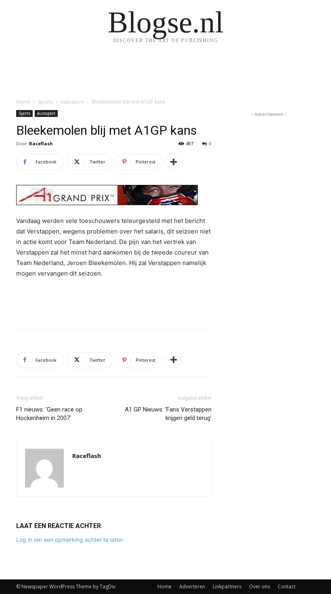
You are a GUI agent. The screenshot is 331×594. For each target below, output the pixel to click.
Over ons (259, 586)
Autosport (72, 101)
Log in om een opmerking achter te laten (69, 539)
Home (23, 101)
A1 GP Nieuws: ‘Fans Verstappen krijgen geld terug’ (168, 414)
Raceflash (41, 143)
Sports (45, 101)
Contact (286, 586)
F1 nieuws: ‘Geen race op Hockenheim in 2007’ (49, 414)
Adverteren (192, 586)
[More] (173, 162)
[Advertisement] (113, 302)
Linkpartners (227, 586)
